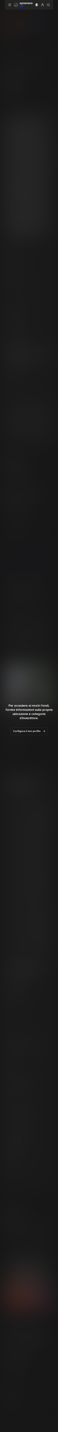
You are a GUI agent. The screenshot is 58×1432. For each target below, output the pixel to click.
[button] (37, 5)
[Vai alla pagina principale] (23, 4)
